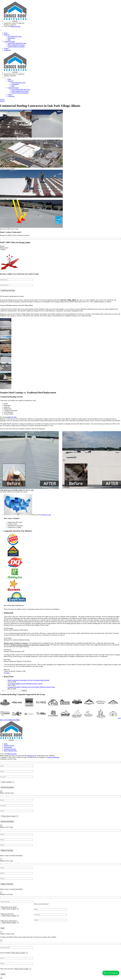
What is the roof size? (6, 969)
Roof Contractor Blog (10, 750)
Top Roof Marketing (53, 757)
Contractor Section (9, 41)
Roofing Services (9, 745)
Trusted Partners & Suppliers (16, 46)
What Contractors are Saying (16, 45)
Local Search (8, 747)
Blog (9, 40)
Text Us (2, 101)
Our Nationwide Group (15, 36)
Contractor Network (10, 749)
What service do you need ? (9, 907)
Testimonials (11, 38)
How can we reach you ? (41, 904)
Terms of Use (31, 755)
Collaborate (7, 50)
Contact (6, 48)
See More (7, 673)
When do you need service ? (9, 921)
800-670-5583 (16, 26)
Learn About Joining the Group (17, 43)
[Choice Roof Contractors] (15, 21)
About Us (7, 34)
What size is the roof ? (7, 914)
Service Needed (5, 953)
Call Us (2, 99)
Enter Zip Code (46, 515)
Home (5, 33)
